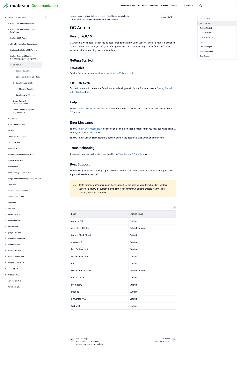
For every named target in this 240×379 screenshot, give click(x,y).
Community (153, 5)
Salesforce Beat (14, 245)
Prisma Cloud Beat (15, 215)
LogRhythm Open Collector (18, 17)
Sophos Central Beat (16, 257)
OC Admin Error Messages (26, 95)
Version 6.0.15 (205, 23)
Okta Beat (11, 209)
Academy (164, 5)
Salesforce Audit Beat (16, 239)
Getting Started (206, 28)
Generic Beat (13, 167)
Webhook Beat (13, 275)
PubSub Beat (13, 227)
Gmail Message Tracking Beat (20, 173)
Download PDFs (14, 287)
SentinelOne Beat (14, 251)
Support (174, 5)
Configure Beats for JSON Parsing (23, 50)
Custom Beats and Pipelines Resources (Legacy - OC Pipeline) (23, 57)
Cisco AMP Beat (14, 142)
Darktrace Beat (13, 148)
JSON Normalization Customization (24, 44)
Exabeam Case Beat (15, 160)
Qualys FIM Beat (14, 233)
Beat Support (205, 56)
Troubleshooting (206, 51)
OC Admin (17, 65)
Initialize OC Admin (23, 71)
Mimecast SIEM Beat (16, 197)
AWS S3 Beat (13, 118)
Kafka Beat (12, 185)
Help (201, 42)
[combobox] (217, 5)
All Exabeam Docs (128, 5)
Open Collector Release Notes (22, 23)
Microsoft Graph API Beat (18, 191)
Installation (206, 33)
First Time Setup (208, 37)
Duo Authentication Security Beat (21, 154)
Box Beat (11, 130)
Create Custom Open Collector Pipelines (21, 102)
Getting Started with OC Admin (28, 77)
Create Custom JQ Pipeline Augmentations (23, 111)
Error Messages (206, 47)
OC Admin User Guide (24, 83)
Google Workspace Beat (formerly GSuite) (24, 179)
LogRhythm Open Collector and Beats (91, 16)
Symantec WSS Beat (16, 263)
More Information (14, 281)
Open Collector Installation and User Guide (22, 30)
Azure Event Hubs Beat (16, 124)
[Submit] (200, 5)
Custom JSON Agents (18, 38)
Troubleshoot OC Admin (25, 89)
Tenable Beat (13, 269)
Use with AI (167, 17)
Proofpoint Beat (14, 221)
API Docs (142, 5)
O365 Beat (12, 203)
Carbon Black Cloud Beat (17, 136)
